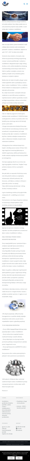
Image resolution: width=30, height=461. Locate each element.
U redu (11, 457)
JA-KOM (4, 432)
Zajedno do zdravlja (7, 434)
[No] (28, 456)
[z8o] (15, 108)
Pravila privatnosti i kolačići (18, 444)
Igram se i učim (6, 427)
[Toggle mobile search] (24, 4)
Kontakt (19, 428)
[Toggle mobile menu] (27, 4)
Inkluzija (4, 428)
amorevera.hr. (13, 441)
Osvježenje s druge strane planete (22, 402)
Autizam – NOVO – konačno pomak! (21, 407)
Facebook (19, 430)
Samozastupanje (6, 430)
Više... (19, 457)
